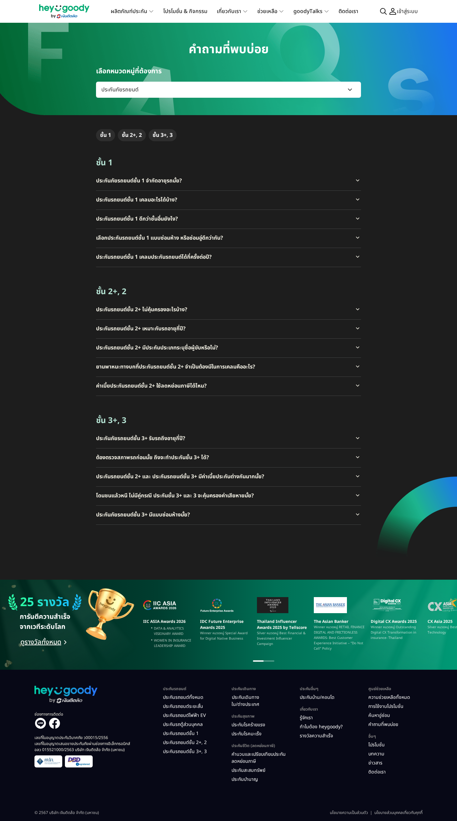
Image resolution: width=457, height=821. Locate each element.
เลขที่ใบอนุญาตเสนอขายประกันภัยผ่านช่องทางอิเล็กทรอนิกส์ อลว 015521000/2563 (82, 747)
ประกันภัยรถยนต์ (120, 90)
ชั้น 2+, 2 (132, 135)
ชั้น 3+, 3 (163, 135)
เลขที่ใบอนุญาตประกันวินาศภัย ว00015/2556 (71, 738)
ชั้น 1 (105, 135)
